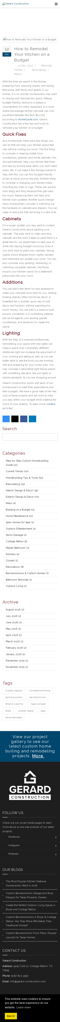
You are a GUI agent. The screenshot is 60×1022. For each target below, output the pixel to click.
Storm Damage (16, 535)
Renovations (15, 567)
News (11, 503)
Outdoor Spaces (13, 690)
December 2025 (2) (17, 660)
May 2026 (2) (13, 628)
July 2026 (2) (13, 616)
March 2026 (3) (14, 641)
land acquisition (13, 697)
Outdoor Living (16, 586)
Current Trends (17, 471)
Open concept (38, 704)
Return (18, 74)
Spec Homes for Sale (20, 522)
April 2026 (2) (14, 635)
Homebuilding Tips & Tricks (24, 477)
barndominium (38, 697)
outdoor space (26, 711)
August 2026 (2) (15, 609)
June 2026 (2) (14, 622)
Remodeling (39, 70)
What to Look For (14, 704)
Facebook (14, 836)
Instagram (14, 845)
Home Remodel (13, 717)
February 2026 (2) (16, 647)
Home (28, 25)
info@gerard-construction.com (28, 981)
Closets (12, 560)
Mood (8, 711)
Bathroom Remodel (19, 579)
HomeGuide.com (28, 119)
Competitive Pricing (40, 690)
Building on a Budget (20, 509)
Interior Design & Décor (22, 490)
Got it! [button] (11, 1016)
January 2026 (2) (15, 654)
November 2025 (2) (17, 667)
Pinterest (13, 854)
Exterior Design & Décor (22, 496)
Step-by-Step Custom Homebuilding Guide (27, 462)
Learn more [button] (23, 1007)
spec (43, 711)
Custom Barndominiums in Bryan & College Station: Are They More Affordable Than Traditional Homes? (31, 921)
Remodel (46, 65)
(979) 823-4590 (20, 975)
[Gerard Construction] (15, 3)
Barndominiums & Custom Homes (27, 573)
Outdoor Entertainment (21, 528)
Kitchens (12, 554)
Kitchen (18, 70)
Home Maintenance (19, 516)
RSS (56, 460)
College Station (16, 541)
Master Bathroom (17, 548)
